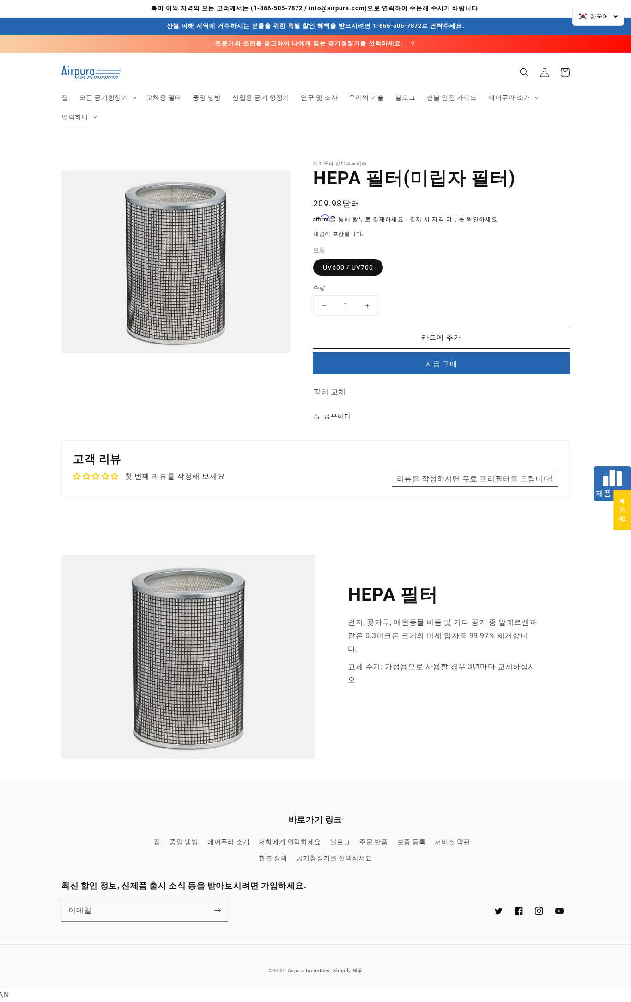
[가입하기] (217, 910)
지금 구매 (441, 364)
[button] (107, 97)
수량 (319, 287)
